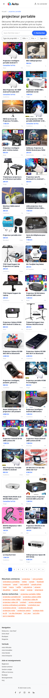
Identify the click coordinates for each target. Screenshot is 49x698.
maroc (11, 587)
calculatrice (27, 587)
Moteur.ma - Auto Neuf (9, 631)
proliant (23, 602)
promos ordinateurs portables (14, 605)
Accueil (4, 11)
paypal (15, 590)
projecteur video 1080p (12, 599)
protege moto (38, 610)
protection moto (9, 610)
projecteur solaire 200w (32, 597)
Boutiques (5, 636)
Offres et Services (7, 672)
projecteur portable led (12, 597)
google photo (36, 584)
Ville (24, 38)
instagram (7, 584)
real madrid (24, 584)
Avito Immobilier (7, 650)
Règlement (5, 664)
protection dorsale (26, 608)
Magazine (5, 639)
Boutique (5, 675)
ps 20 (5, 613)
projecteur (26, 579)
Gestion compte (7, 669)
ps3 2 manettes (9, 616)
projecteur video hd (10, 602)
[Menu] (4, 4)
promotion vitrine (9, 608)
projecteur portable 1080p (31, 594)
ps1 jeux (27, 613)
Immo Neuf (5, 634)
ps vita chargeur (15, 613)
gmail (15, 584)
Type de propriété (10, 38)
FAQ (3, 680)
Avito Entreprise (7, 656)
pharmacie (39, 590)
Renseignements (7, 678)
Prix (32, 38)
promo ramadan (35, 602)
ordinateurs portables (11, 581)
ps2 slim (36, 613)
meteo (24, 581)
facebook (40, 581)
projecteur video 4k (30, 599)
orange (29, 590)
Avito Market (6, 653)
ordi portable (38, 579)
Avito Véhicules (6, 647)
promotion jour (34, 605)
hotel (5, 587)
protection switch (24, 610)
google (31, 581)
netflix (18, 587)
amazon (38, 587)
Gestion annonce (7, 667)
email (22, 590)
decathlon (6, 590)
